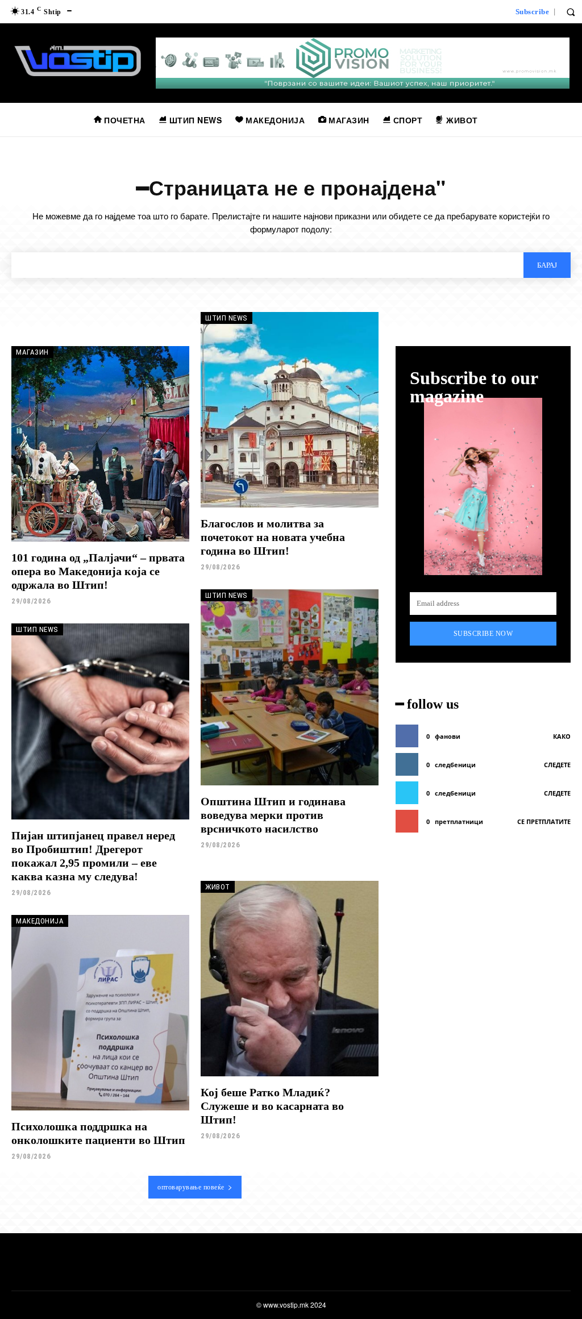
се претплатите (544, 821)
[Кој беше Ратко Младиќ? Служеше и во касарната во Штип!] (290, 978)
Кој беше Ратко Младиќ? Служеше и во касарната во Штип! (272, 1106)
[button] (570, 12)
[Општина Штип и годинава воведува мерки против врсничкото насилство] (290, 687)
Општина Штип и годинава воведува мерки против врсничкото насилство (273, 815)
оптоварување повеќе (191, 1187)
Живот (217, 887)
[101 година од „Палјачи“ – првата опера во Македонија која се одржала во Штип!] (100, 444)
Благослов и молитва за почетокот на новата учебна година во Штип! (273, 537)
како (562, 736)
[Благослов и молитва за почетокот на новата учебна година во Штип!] (290, 409)
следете (557, 764)
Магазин (32, 352)
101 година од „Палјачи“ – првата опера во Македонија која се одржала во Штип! (98, 571)
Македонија (40, 921)
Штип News (226, 318)
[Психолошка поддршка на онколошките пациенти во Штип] (100, 1012)
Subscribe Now (483, 634)
